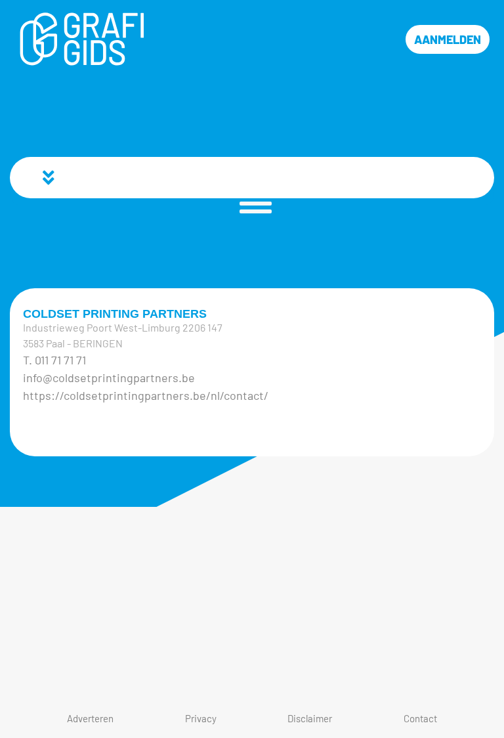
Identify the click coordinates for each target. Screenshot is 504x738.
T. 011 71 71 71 (54, 360)
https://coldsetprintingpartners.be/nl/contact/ (145, 395)
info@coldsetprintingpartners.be (109, 377)
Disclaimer (309, 718)
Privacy (201, 718)
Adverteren (90, 718)
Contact (420, 718)
